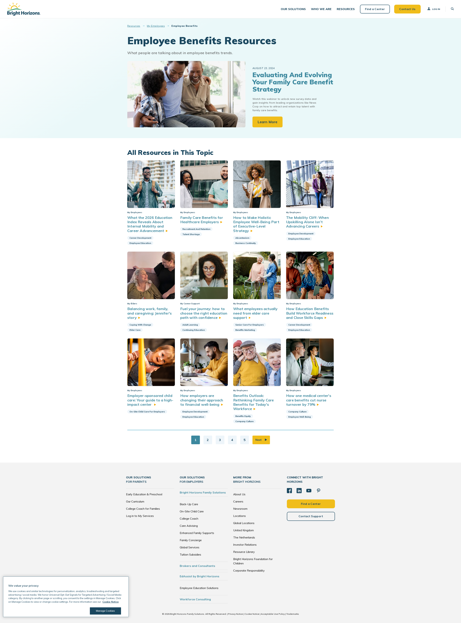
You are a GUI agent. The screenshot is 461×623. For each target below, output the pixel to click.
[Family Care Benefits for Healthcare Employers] (204, 184)
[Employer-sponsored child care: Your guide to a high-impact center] (151, 362)
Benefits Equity (243, 416)
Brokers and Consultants (197, 566)
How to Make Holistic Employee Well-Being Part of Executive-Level (256, 224)
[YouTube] (308, 490)
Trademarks (292, 614)
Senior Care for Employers (249, 324)
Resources (133, 26)
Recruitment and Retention (196, 229)
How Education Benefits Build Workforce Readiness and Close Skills (309, 313)
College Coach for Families (143, 508)
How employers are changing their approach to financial (201, 400)
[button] (293, 9)
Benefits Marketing (245, 330)
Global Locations (243, 523)
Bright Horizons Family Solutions (203, 492)
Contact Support (311, 516)
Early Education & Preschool (144, 494)
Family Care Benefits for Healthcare (201, 219)
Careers (238, 501)
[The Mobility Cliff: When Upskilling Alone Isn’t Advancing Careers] (310, 184)
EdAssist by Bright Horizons (199, 576)
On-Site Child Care (192, 511)
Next (258, 440)
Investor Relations (245, 544)
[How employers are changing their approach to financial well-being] (204, 362)
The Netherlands (244, 537)
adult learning (190, 324)
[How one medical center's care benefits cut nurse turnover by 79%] (310, 362)
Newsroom (240, 508)
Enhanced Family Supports (197, 533)
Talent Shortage (191, 234)
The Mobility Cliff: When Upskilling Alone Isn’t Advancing (307, 222)
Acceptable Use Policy (273, 614)
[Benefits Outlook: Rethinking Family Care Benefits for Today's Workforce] (257, 362)
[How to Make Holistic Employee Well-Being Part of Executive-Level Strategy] (257, 184)
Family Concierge (191, 540)
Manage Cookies (105, 610)
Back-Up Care (189, 504)
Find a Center (375, 9)
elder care (134, 330)
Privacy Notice (235, 614)
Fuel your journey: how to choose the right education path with (203, 313)
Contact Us (407, 9)
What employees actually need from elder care (255, 313)
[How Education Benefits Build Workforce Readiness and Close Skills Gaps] (310, 275)
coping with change (140, 324)
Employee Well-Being (299, 416)
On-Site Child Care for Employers (147, 411)
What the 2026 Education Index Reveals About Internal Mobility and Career (150, 224)
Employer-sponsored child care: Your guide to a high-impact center (150, 400)
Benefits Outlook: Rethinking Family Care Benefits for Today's (253, 402)
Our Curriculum (135, 501)
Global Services (189, 547)
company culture (244, 421)
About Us (239, 494)
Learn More (268, 122)
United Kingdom (243, 530)
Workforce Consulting (195, 599)
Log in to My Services (140, 516)
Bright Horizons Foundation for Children (253, 561)
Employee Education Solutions (199, 588)
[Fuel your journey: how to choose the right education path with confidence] (204, 275)
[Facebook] (289, 490)
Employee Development (300, 233)
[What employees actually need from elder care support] (257, 275)
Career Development (140, 238)
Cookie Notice (252, 614)
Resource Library (244, 552)
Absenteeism (242, 238)
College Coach (189, 518)
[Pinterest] (318, 490)
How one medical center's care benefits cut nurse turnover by (308, 400)
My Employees (156, 26)
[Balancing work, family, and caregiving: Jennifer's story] (151, 275)
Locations (239, 516)
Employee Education (140, 243)
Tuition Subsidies (190, 554)
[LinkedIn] (299, 490)
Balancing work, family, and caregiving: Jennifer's (149, 313)
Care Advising (189, 525)
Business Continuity (245, 243)
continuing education (193, 330)
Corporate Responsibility (249, 570)
